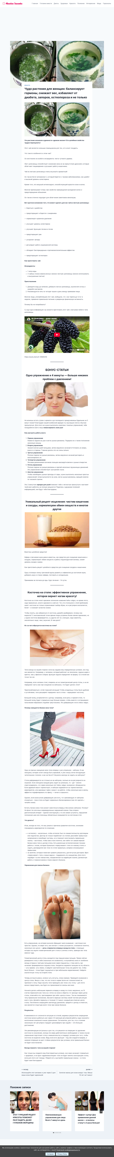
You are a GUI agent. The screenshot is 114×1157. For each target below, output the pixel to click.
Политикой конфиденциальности (68, 1150)
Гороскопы (107, 3)
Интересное (90, 3)
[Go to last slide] (12, 1111)
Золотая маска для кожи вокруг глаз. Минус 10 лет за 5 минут (75, 1072)
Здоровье (64, 3)
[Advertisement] (57, 20)
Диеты (56, 3)
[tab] (53, 1132)
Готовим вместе (46, 3)
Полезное (81, 3)
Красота (72, 3)
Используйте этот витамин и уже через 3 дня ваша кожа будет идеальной (38, 1072)
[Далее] (101, 1111)
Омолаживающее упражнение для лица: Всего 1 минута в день (55, 1117)
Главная (35, 3)
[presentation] (24, 1101)
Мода (99, 3)
